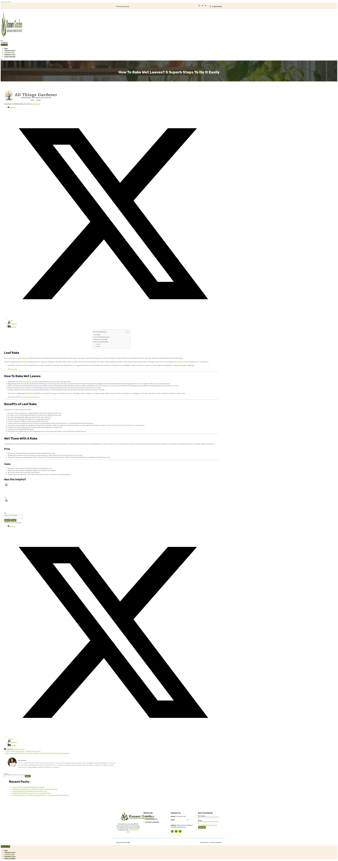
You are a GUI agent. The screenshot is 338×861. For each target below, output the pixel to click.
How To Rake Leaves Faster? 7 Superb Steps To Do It (23, 751)
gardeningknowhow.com (31, 397)
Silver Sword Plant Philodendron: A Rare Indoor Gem (30, 791)
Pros (99, 344)
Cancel (13, 520)
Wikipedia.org (12, 369)
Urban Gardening (9, 56)
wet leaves (24, 358)
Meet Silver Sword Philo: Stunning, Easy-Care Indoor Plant (32, 793)
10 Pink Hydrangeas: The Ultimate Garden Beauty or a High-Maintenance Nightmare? (41, 795)
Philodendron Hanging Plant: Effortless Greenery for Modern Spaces (35, 789)
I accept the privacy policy (208, 825)
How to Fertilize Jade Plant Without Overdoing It (29, 787)
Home (6, 48)
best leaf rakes (179, 362)
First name (201, 816)
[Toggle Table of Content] (126, 331)
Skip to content (6, 2)
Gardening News (9, 52)
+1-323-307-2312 (217, 6)
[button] (2, 41)
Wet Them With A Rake (101, 342)
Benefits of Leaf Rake (101, 339)
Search (6, 774)
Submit (7, 520)
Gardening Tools (9, 54)
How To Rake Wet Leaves (102, 337)
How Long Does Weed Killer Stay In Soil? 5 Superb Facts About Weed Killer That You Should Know (37, 753)
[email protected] (181, 820)
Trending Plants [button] (9, 50)
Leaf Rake (98, 335)
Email (200, 820)
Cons (99, 346)
